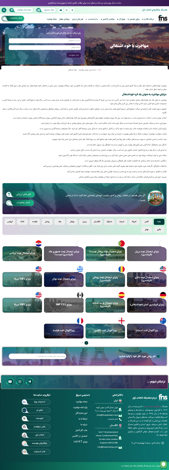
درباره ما (84, 424)
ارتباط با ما (83, 419)
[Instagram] (66, 10)
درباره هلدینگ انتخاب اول (144, 398)
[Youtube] (61, 10)
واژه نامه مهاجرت (80, 407)
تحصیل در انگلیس (79, 436)
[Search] (4, 10)
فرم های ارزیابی (77, 19)
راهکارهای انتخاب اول (152, 406)
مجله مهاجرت (52, 19)
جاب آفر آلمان (81, 430)
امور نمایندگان (81, 413)
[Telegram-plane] (72, 10)
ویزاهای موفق (64, 19)
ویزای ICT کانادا (80, 441)
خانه (99, 70)
